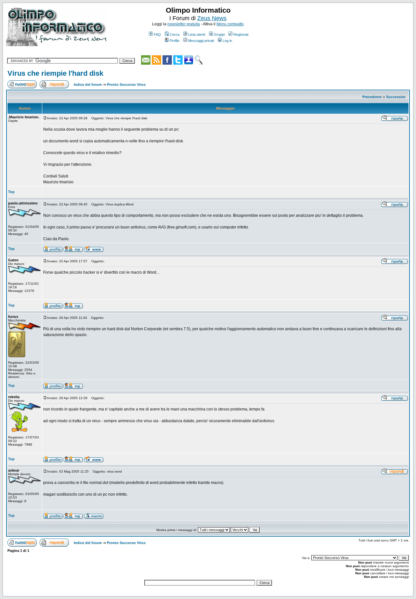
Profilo (174, 41)
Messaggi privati (201, 41)
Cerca (174, 34)
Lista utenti (196, 34)
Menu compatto (230, 24)
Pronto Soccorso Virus (126, 84)
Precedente (372, 97)
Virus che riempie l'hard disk (55, 73)
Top (11, 192)
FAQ (157, 34)
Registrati (240, 34)
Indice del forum (88, 84)
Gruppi (219, 34)
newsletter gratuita (183, 24)
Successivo (396, 97)
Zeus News (212, 18)
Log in (227, 41)
